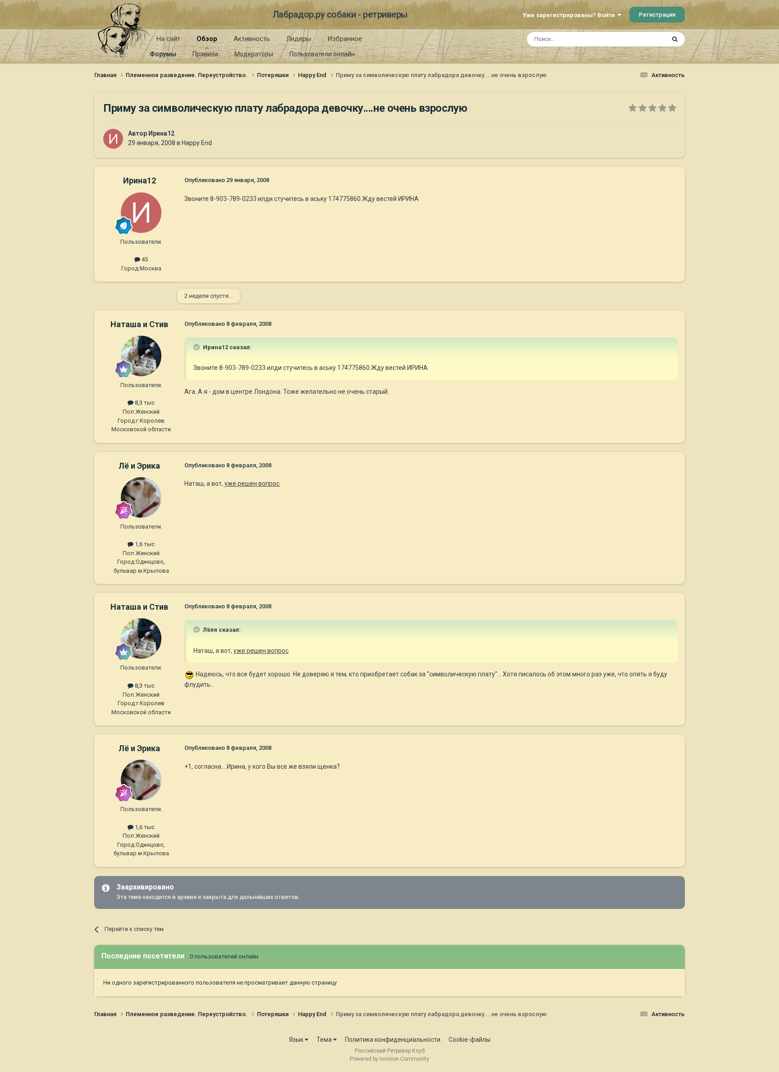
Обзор (207, 39)
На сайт (168, 39)
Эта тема (641, 39)
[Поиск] (675, 39)
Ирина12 (161, 133)
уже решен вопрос (252, 483)
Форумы (163, 54)
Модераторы (253, 54)
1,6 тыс (144, 544)
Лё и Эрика (139, 465)
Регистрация (657, 14)
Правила (205, 54)
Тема (324, 1039)
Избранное (344, 39)
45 (144, 259)
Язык (297, 1039)
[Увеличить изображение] (189, 674)
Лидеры (298, 39)
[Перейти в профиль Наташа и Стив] (141, 356)
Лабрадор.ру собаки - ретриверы (340, 14)
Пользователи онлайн (322, 54)
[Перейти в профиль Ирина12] (113, 139)
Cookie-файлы (469, 1039)
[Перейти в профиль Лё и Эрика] (141, 497)
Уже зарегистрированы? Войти (570, 15)
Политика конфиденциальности (392, 1039)
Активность (252, 39)
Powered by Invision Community (389, 1059)
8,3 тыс (144, 402)
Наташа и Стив (139, 324)
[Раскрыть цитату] (197, 347)
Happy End (197, 142)
